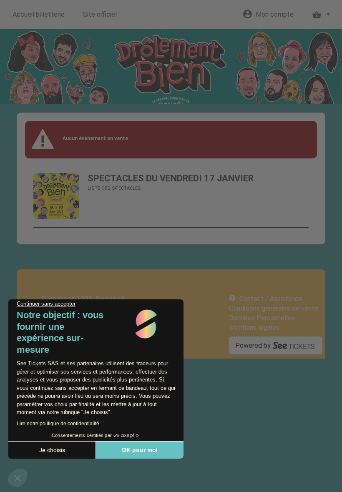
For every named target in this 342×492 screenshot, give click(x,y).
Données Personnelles (262, 318)
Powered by (253, 345)
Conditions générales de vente (273, 308)
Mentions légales (254, 327)
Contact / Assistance (270, 299)
